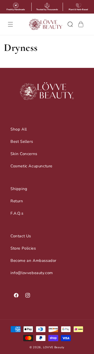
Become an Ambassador (33, 260)
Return (16, 201)
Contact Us (20, 236)
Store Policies (23, 248)
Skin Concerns (23, 153)
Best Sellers (21, 141)
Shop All (18, 129)
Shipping (18, 188)
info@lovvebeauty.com (31, 272)
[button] (10, 24)
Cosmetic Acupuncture (31, 166)
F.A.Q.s (16, 213)
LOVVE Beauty (53, 347)
